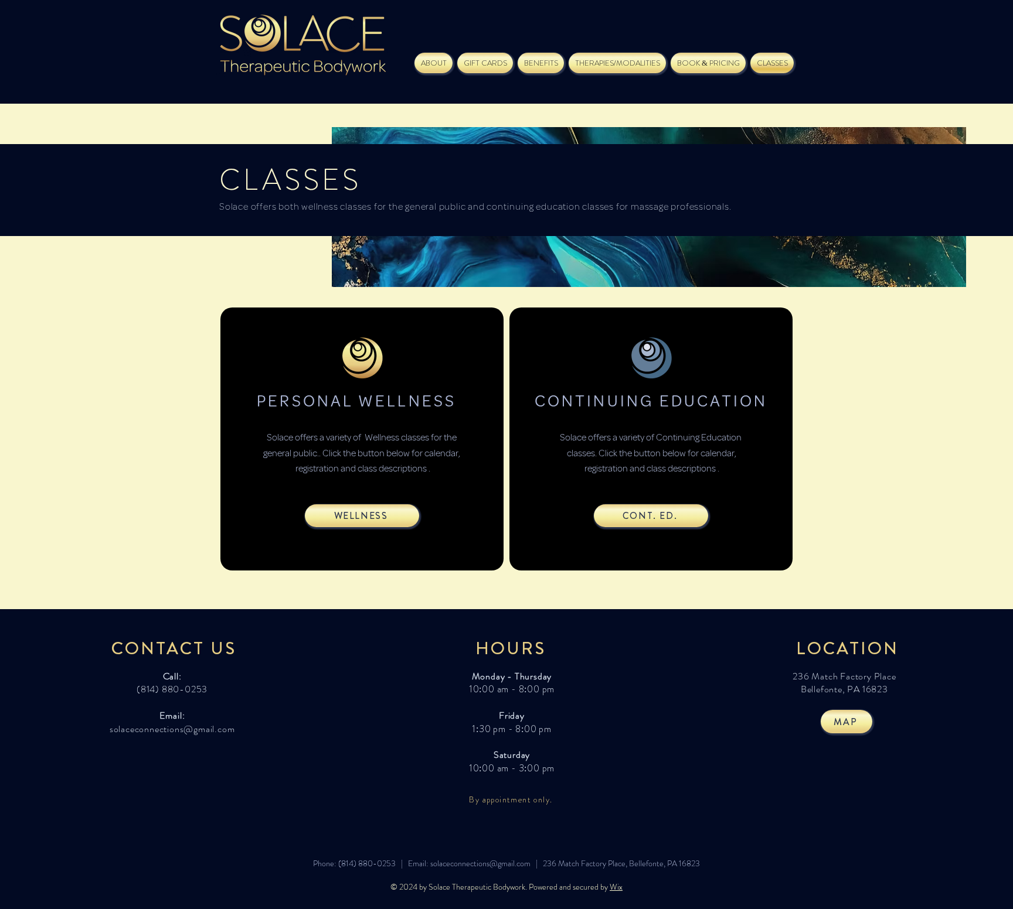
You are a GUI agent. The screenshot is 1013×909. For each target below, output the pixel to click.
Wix (616, 887)
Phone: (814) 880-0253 (354, 863)
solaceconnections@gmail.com (480, 863)
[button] (485, 63)
